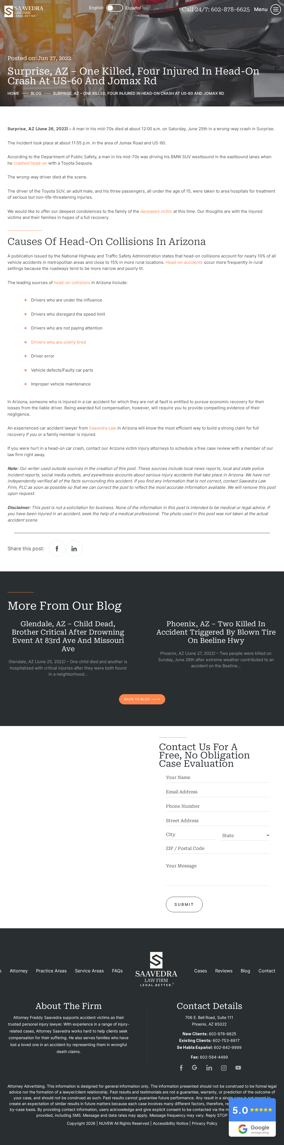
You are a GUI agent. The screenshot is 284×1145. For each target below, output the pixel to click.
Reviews (223, 970)
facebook (57, 548)
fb (181, 1068)
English (96, 7)
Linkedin (74, 548)
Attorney (19, 970)
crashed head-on (30, 163)
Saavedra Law (102, 428)
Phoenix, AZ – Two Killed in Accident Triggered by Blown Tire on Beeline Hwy (216, 632)
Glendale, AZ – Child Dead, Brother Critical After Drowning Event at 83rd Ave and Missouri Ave (68, 636)
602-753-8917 (226, 1040)
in (209, 1068)
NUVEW (106, 1123)
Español (133, 8)
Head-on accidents (184, 262)
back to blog (137, 699)
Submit (184, 904)
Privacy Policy (204, 1123)
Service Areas (89, 970)
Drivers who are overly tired (58, 342)
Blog (245, 970)
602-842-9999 (228, 1047)
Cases (200, 970)
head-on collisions (72, 282)
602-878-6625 (230, 9)
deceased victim (156, 211)
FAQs (117, 970)
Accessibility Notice (170, 1123)
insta (224, 1068)
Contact (266, 970)
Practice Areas (51, 970)
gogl (195, 1068)
